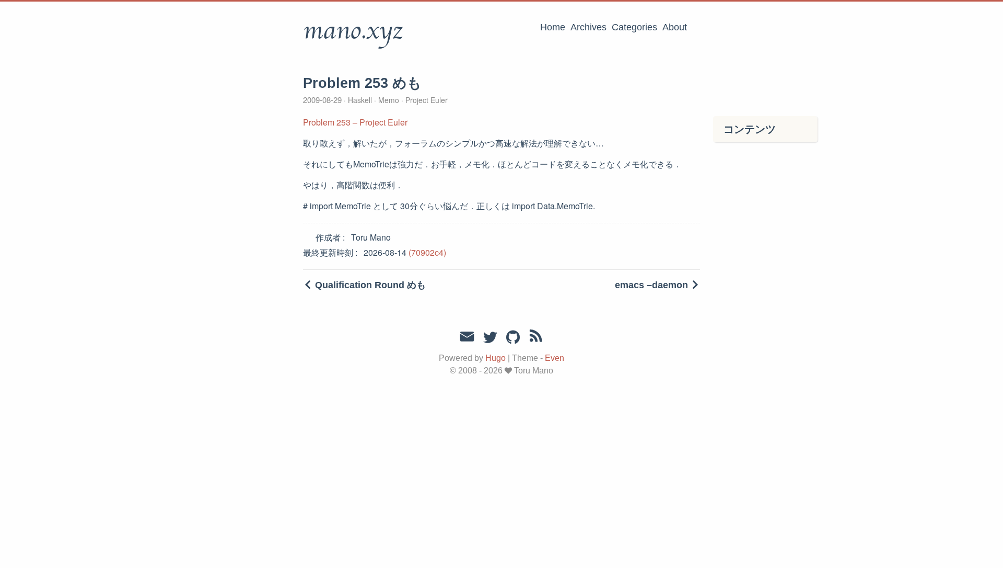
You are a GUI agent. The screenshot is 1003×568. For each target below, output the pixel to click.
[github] (513, 338)
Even (554, 358)
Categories (634, 27)
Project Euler (425, 100)
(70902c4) (427, 252)
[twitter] (490, 338)
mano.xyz (353, 30)
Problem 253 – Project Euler (355, 122)
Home (552, 27)
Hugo (495, 358)
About (674, 27)
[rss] (536, 338)
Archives (588, 27)
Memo (388, 100)
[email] (467, 337)
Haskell (360, 100)
